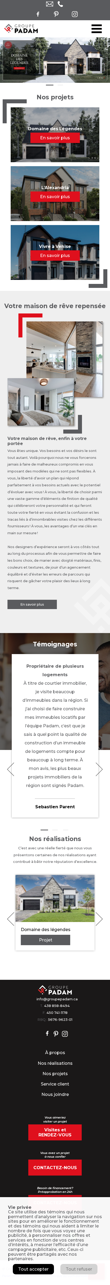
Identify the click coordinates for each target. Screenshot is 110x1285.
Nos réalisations (55, 1063)
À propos (55, 1052)
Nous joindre (55, 1094)
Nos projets (55, 1073)
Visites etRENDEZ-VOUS (55, 1132)
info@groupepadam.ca (57, 999)
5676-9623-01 (60, 1020)
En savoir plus (32, 604)
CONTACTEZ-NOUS (55, 1167)
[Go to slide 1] (49, 85)
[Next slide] (99, 769)
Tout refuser (79, 1269)
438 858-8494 (57, 1006)
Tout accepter (33, 1269)
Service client (55, 1084)
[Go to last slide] (10, 769)
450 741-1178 (57, 1013)
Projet (45, 940)
